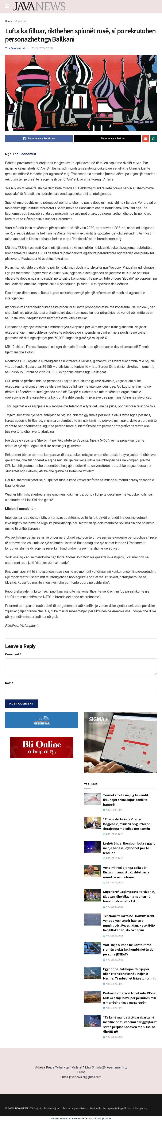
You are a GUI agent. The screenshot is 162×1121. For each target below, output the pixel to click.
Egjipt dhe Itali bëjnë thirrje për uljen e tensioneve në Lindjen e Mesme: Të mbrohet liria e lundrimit (129, 974)
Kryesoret (21, 21)
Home (8, 21)
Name (9, 683)
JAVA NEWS (21, 1108)
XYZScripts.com (102, 1118)
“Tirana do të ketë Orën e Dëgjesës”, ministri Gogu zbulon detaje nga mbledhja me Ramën (127, 824)
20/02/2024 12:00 (42, 48)
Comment (13, 654)
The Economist (15, 48)
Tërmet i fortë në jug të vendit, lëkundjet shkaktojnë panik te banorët (126, 800)
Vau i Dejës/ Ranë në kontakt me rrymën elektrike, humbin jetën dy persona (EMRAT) (128, 949)
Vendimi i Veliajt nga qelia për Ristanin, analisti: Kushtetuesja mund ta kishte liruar (126, 872)
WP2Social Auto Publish (64, 1118)
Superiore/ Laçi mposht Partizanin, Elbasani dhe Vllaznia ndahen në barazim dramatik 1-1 (129, 896)
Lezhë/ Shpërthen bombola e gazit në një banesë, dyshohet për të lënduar (129, 848)
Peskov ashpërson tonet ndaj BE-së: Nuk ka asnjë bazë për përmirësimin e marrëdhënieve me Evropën (129, 998)
